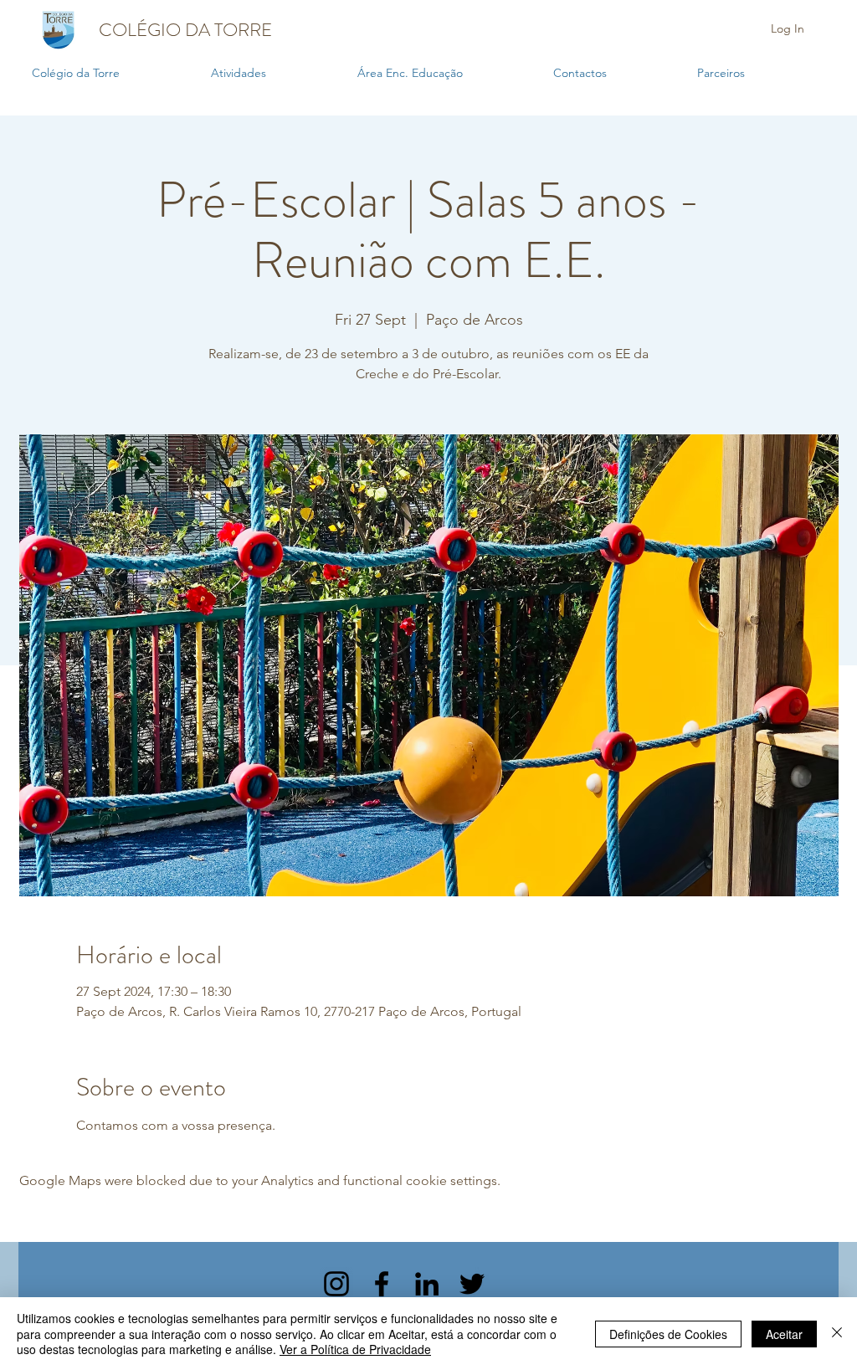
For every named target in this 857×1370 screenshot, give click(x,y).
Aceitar (784, 1334)
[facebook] (381, 1284)
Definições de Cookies (668, 1334)
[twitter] (472, 1284)
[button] (276, 73)
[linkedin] (427, 1284)
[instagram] (336, 1284)
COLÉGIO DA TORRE (185, 30)
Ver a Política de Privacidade (355, 1349)
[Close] (837, 1334)
